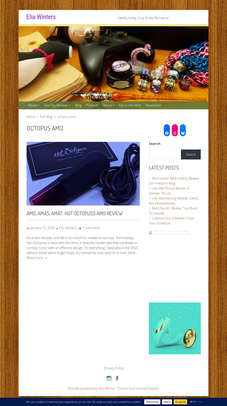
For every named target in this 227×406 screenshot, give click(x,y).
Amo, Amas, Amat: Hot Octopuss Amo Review (75, 213)
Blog (78, 105)
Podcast (92, 105)
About (107, 105)
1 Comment (91, 228)
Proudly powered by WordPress (91, 388)
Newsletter (154, 105)
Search (191, 154)
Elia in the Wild (130, 105)
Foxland (153, 388)
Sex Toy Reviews (56, 105)
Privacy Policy (113, 368)
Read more (37, 257)
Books (32, 105)
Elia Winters (41, 17)
